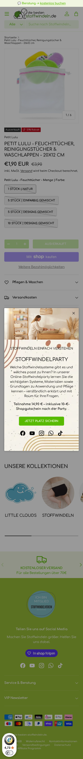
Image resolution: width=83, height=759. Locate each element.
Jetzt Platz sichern (41, 421)
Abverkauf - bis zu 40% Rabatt (26, 3)
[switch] (9, 752)
